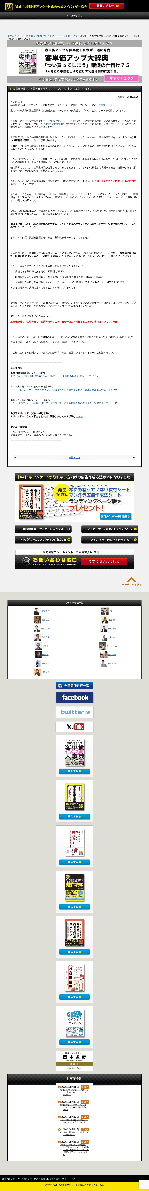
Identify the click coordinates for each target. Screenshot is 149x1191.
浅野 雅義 (45, 611)
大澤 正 (45, 646)
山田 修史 (45, 672)
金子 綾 (112, 620)
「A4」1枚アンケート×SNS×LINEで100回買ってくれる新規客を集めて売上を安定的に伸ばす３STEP (63, 389)
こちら (79, 416)
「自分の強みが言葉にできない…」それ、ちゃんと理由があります (74, 1121)
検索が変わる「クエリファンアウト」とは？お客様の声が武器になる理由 (74, 1107)
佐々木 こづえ (112, 646)
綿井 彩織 (45, 663)
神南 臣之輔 (45, 629)
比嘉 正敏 (45, 620)
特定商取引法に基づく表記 (47, 1178)
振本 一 (112, 611)
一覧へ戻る (74, 457)
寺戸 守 (45, 655)
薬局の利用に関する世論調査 (60, 124)
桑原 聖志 (45, 637)
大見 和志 (112, 637)
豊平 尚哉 (112, 655)
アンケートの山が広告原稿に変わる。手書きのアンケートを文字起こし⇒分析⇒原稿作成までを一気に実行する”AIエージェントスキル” (74, 1150)
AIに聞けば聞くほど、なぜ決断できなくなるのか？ (74, 1133)
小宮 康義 (112, 629)
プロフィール (105, 105)
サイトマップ (68, 1178)
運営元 (5, 1178)
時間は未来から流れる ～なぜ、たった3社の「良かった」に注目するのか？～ (74, 1092)
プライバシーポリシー (21, 1178)
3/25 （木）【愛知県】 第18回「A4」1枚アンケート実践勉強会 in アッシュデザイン (54, 376)
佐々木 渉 (112, 663)
